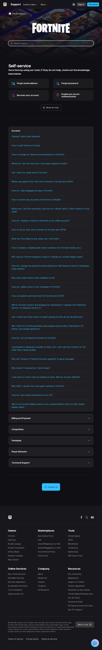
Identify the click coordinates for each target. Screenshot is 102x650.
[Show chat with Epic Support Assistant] (95, 643)
